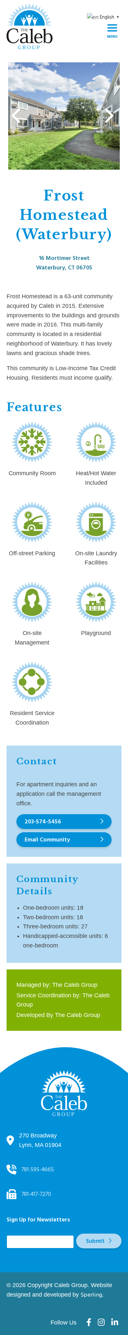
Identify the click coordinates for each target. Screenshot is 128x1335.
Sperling (91, 1295)
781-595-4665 (37, 1169)
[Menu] (112, 31)
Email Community (47, 840)
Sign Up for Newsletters (38, 1224)
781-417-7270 (36, 1194)
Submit (95, 1241)
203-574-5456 (43, 821)
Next (108, 116)
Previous (16, 116)
